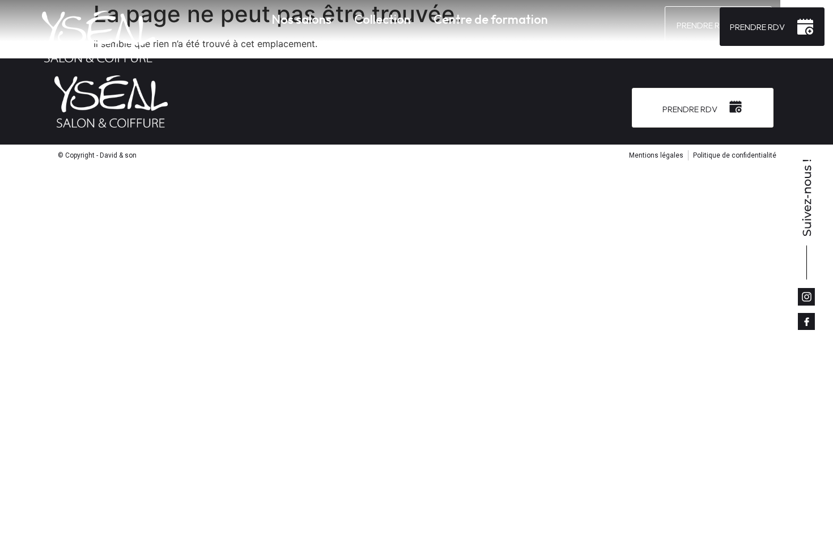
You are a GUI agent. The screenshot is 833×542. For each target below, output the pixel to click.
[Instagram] (806, 296)
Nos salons (301, 19)
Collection (382, 19)
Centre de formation (491, 19)
